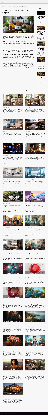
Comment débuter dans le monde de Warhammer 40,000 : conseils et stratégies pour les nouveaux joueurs (13, 321)
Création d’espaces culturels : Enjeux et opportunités (35, 248)
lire (4, 44)
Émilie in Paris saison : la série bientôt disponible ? (13, 368)
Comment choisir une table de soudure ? (41, 64)
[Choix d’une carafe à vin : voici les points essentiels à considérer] (41, 28)
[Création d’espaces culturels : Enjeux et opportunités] (35, 244)
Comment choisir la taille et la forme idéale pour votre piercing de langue (13, 296)
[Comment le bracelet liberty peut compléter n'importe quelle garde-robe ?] (13, 124)
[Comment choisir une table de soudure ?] (41, 59)
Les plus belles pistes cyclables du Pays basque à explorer (35, 320)
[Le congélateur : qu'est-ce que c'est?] (41, 74)
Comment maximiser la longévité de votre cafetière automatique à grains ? (13, 176)
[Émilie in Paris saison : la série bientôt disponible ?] (13, 364)
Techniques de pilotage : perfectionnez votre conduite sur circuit (35, 200)
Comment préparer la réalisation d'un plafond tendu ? (35, 368)
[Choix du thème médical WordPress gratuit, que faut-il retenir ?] (35, 340)
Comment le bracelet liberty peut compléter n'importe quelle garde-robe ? (13, 128)
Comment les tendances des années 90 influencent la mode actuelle (13, 272)
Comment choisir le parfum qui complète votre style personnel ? (35, 152)
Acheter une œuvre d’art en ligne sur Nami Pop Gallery (40, 48)
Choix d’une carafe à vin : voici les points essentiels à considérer (41, 33)
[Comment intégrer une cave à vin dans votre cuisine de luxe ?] (13, 244)
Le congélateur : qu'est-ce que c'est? (41, 78)
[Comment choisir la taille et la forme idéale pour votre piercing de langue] (13, 292)
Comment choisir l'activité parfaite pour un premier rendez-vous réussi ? (13, 224)
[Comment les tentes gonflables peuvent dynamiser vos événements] (35, 292)
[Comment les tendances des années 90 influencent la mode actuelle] (13, 268)
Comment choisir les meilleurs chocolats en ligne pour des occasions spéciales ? (35, 128)
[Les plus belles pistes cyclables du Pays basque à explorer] (35, 316)
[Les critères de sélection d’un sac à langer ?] (13, 340)
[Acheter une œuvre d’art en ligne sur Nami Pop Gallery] (41, 44)
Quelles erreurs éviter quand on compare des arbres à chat (13, 104)
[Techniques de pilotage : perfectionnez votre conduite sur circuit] (35, 196)
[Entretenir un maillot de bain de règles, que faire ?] (41, 13)
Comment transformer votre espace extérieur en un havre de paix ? (13, 200)
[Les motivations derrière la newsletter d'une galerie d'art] (35, 220)
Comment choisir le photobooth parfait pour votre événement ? (13, 152)
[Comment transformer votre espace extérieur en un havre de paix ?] (13, 196)
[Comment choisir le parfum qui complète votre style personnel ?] (35, 148)
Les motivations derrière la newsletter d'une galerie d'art (35, 224)
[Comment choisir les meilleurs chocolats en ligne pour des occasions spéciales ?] (35, 124)
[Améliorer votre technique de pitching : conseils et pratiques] (35, 172)
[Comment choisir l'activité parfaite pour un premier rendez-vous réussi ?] (13, 220)
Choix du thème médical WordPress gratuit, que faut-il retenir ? (35, 344)
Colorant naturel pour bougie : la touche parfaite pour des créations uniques (35, 272)
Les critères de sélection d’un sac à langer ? (13, 344)
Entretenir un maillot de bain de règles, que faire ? (41, 17)
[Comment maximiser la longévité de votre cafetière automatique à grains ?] (13, 172)
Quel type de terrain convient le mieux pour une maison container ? (13, 392)
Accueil (3, 6)
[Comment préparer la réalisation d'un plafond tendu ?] (35, 364)
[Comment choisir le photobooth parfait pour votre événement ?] (13, 148)
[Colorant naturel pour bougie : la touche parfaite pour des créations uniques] (35, 268)
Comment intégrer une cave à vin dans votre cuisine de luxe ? (13, 248)
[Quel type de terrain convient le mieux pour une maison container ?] (13, 388)
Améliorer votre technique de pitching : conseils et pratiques (35, 176)
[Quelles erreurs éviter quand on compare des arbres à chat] (13, 100)
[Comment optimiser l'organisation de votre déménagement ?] (35, 100)
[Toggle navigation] (3, 2)
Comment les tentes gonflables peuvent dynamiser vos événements (35, 296)
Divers (7, 6)
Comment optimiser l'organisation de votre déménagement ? (35, 104)
